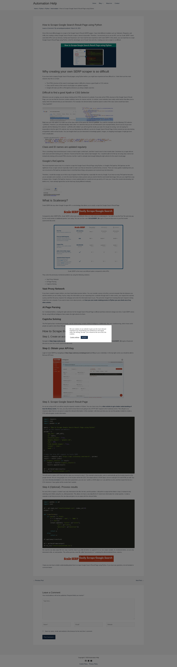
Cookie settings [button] (74, 337)
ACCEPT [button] (84, 337)
